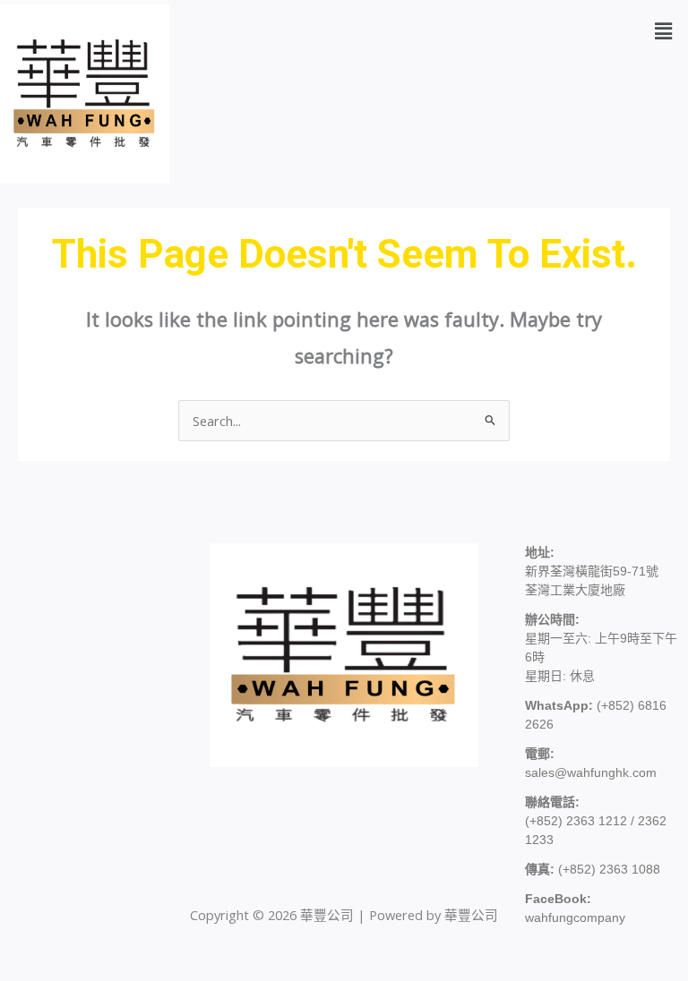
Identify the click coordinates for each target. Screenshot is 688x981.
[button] (664, 30)
